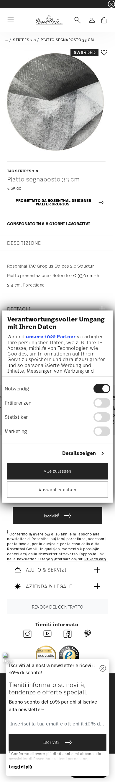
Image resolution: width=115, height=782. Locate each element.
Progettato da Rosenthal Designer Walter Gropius (53, 203)
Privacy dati (95, 559)
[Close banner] (111, 4)
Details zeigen (79, 453)
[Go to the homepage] (48, 20)
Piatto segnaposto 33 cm (67, 40)
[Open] (76, 20)
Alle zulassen (57, 471)
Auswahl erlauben (57, 490)
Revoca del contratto (57, 607)
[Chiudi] (102, 669)
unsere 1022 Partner (51, 336)
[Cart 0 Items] (103, 20)
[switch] (101, 403)
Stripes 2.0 (24, 40)
